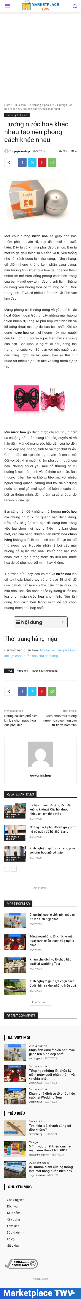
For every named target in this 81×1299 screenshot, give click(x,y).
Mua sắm (20, 105)
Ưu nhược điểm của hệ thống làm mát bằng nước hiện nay (51, 1169)
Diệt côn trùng (37, 1121)
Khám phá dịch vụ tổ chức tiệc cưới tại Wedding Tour (52, 1095)
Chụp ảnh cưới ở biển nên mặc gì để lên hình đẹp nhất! (52, 1052)
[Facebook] (22, 162)
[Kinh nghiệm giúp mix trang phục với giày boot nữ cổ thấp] (15, 854)
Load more (39, 1002)
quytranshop (21, 151)
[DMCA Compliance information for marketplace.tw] (21, 1267)
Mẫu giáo (34, 1142)
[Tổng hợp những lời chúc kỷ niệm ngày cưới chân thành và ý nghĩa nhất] (15, 942)
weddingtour (35, 1058)
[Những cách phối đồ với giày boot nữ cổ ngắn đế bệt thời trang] (15, 832)
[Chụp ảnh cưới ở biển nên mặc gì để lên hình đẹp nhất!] (15, 920)
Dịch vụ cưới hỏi (38, 1045)
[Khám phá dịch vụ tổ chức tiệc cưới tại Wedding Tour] (15, 965)
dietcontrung (35, 1134)
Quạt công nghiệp (39, 1162)
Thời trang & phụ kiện (41, 105)
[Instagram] (58, 1293)
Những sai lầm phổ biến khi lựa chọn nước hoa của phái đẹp (21, 720)
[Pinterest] (42, 162)
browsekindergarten (39, 1154)
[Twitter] (32, 162)
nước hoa (22, 670)
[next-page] (14, 869)
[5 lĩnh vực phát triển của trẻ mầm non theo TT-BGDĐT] (15, 1149)
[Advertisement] (40, 55)
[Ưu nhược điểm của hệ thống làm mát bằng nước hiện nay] (15, 1169)
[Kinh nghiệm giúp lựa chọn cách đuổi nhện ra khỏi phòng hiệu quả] (15, 986)
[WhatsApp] (52, 162)
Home (8, 105)
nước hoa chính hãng (45, 670)
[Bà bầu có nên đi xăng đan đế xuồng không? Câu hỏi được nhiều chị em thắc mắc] (15, 811)
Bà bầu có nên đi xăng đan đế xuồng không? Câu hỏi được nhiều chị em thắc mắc (50, 809)
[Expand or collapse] (62, 622)
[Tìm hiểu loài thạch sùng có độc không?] (15, 1128)
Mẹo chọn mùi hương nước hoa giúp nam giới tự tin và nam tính (60, 720)
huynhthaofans (37, 1175)
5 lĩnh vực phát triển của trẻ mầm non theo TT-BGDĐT (50, 1148)
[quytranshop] (7, 151)
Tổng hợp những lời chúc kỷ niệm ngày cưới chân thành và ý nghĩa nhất (52, 941)
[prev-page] (7, 869)
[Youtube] (73, 1293)
